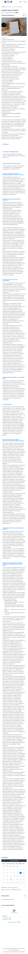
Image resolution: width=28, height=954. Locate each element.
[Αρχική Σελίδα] (8, 2)
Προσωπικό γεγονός (17, 889)
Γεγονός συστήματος (7, 889)
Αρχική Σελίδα (8, 6)
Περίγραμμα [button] (6, 144)
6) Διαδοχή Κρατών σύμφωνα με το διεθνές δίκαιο (13, 378)
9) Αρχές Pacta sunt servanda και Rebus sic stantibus (13, 528)
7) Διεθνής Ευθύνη (7, 404)
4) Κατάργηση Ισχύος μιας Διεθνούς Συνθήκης (12, 199)
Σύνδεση (25, 1)
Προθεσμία (5, 887)
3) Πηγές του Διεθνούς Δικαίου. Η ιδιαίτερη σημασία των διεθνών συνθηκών (13, 174)
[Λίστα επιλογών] (24, 15)
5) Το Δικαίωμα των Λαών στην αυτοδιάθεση (10, 280)
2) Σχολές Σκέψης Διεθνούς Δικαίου (12, 163)
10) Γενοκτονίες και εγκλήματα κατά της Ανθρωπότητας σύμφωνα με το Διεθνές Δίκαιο (13, 564)
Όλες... (25, 895)
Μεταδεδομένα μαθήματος (13, 922)
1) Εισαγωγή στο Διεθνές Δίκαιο (10, 151)
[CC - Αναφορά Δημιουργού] (18, 12)
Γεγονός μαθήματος (13, 887)
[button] (2, 2)
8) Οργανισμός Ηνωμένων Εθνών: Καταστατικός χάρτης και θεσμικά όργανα (13, 440)
